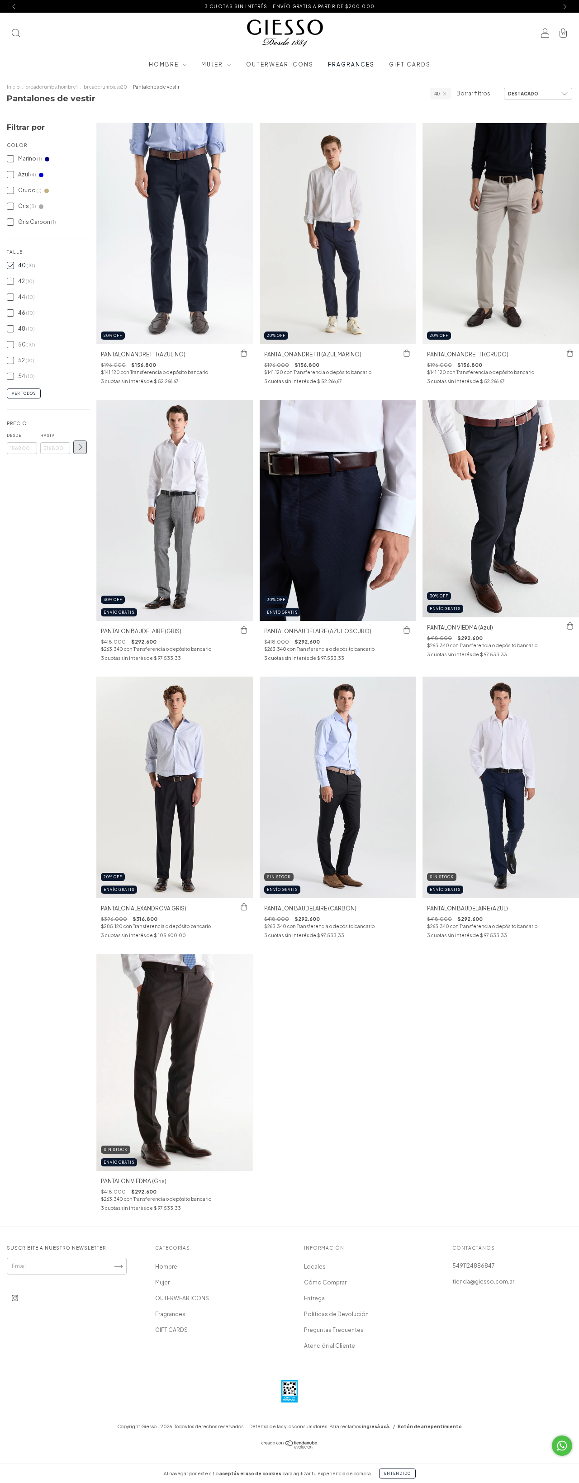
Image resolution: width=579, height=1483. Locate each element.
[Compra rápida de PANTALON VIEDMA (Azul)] (570, 626)
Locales (315, 1266)
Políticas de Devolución (336, 1314)
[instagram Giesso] (15, 1298)
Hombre (164, 64)
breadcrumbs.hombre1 (51, 87)
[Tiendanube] (289, 1446)
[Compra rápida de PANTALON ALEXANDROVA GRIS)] (244, 907)
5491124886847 (473, 1265)
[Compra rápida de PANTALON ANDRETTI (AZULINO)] (244, 353)
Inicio (13, 87)
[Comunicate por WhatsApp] (562, 1446)
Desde (14, 435)
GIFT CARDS (410, 64)
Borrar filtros (473, 93)
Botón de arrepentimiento (430, 1426)
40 (437, 93)
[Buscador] (15, 34)
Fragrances (351, 64)
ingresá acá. (376, 1426)
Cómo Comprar (325, 1282)
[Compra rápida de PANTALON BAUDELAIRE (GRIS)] (244, 630)
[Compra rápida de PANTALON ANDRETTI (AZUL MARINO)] (407, 353)
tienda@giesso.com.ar (483, 1281)
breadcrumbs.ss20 (105, 87)
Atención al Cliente (329, 1345)
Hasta (47, 435)
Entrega (314, 1298)
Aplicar (80, 447)
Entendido (397, 1473)
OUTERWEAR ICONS (279, 64)
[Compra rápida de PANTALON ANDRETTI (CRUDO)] (570, 353)
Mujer (213, 64)
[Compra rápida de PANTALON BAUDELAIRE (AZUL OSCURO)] (407, 630)
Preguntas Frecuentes (334, 1330)
